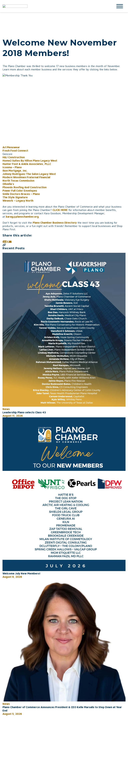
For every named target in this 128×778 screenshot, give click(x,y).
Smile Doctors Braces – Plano (21, 193)
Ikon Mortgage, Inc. (14, 170)
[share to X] (7, 241)
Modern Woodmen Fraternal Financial (26, 177)
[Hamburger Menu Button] (120, 6)
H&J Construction (13, 157)
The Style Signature (15, 197)
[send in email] (10, 241)
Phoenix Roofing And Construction (24, 187)
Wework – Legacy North (17, 200)
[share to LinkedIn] (5, 241)
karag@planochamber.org (22, 216)
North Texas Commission (18, 180)
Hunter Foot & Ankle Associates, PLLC (26, 163)
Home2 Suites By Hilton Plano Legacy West (29, 160)
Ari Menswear (11, 147)
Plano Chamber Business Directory (55, 222)
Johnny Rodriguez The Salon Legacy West (29, 173)
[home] (55, 6)
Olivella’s (8, 183)
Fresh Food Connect (15, 150)
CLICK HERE (60, 209)
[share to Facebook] (3, 241)
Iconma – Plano (12, 167)
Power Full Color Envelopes (19, 190)
